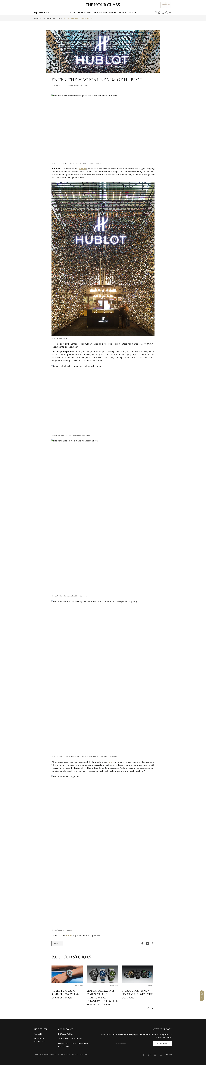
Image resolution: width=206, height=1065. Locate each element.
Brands (122, 12)
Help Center (40, 1029)
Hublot (57, 943)
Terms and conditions (70, 1038)
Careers (38, 1034)
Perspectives (56, 18)
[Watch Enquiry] (201, 998)
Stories (132, 12)
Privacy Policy (65, 1034)
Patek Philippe (84, 12)
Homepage (38, 18)
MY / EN (168, 1055)
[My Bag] (201, 993)
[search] (166, 12)
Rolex (72, 12)
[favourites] (155, 12)
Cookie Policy (65, 1029)
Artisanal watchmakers (105, 12)
